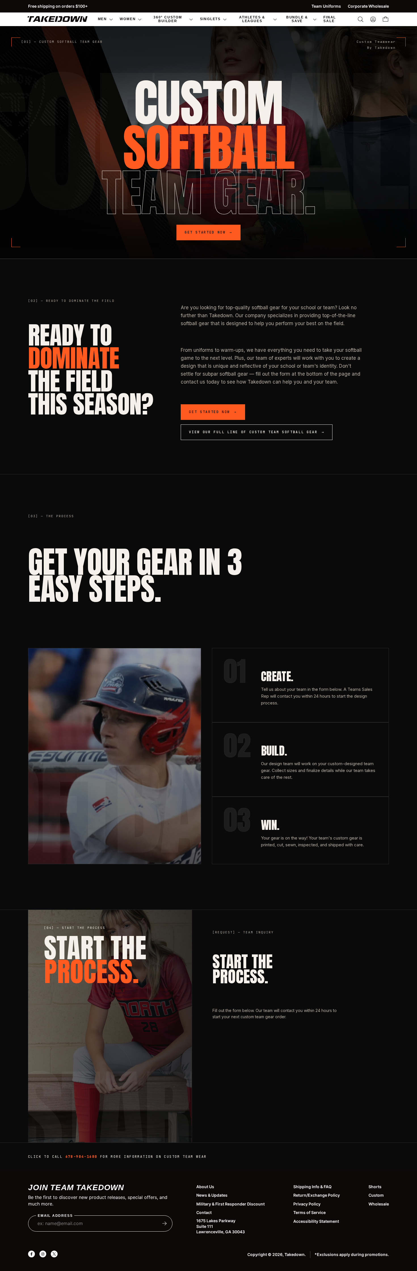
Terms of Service (309, 1212)
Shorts (375, 1186)
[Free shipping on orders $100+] (208, 6)
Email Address (55, 1216)
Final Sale (329, 19)
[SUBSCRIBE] (164, 1223)
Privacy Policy (307, 1203)
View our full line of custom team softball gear (256, 432)
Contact (204, 1212)
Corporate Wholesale (368, 6)
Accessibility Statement (316, 1221)
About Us (205, 1186)
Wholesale (378, 1203)
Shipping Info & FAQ (312, 1186)
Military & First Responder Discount (230, 1203)
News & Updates (212, 1195)
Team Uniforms (326, 6)
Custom (376, 1195)
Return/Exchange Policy (316, 1195)
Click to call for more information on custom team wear (117, 1156)
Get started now (208, 232)
